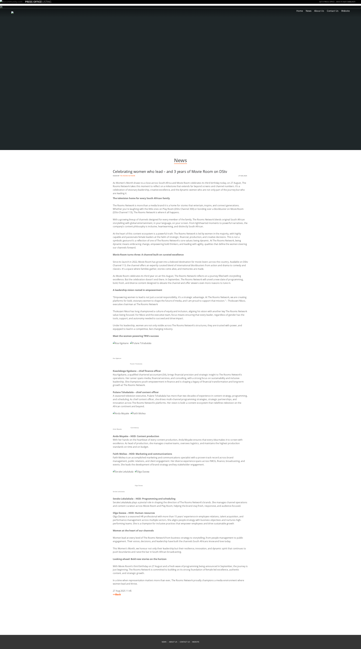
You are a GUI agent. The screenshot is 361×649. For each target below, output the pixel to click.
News (309, 10)
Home (299, 10)
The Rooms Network (127, 176)
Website (345, 10)
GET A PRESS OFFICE (327, 2)
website (195, 642)
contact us (185, 642)
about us (173, 642)
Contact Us (332, 10)
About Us (319, 10)
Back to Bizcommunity (345, 2)
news (164, 642)
